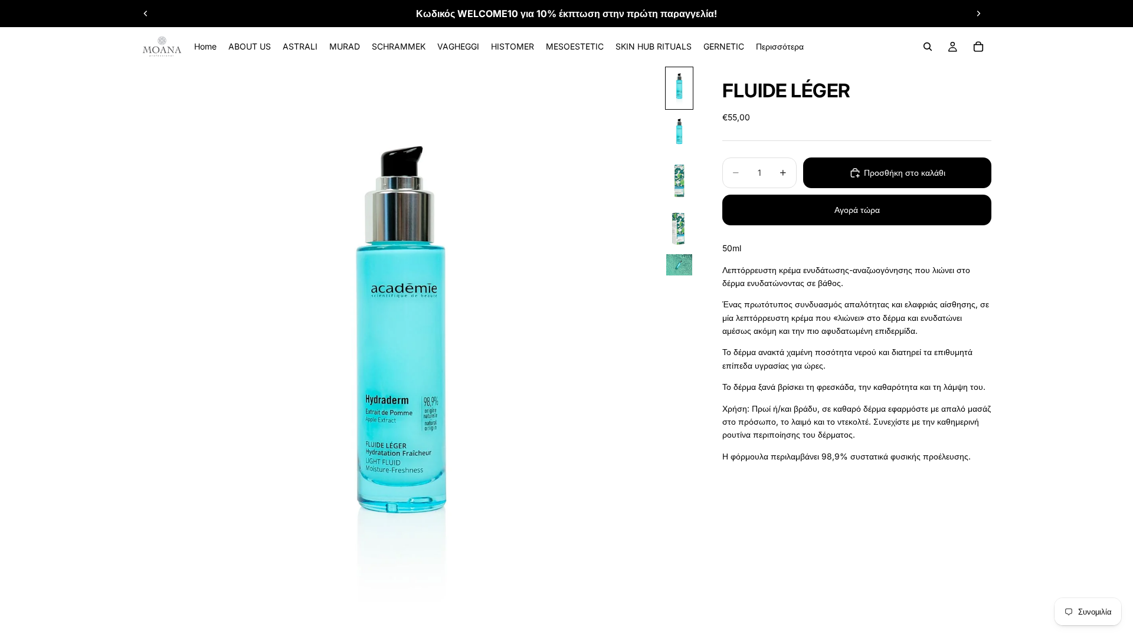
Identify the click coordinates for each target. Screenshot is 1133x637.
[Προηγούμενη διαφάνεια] (146, 14)
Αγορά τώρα (857, 210)
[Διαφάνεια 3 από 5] (679, 180)
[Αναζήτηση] (928, 47)
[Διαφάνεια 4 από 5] (679, 228)
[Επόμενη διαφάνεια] (978, 14)
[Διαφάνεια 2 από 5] (679, 133)
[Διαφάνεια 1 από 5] (679, 88)
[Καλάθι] (978, 47)
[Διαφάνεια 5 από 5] (679, 264)
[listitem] (780, 47)
